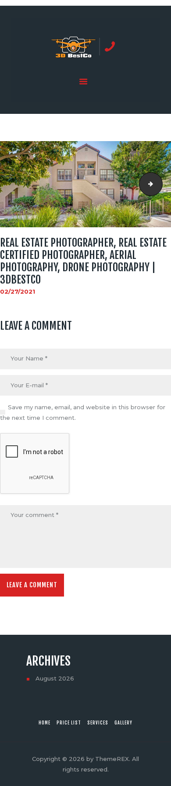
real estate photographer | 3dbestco (160, 184)
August (55, 678)
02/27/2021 (17, 291)
